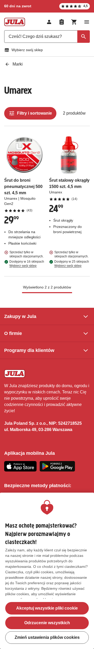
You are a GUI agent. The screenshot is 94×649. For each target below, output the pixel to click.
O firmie (13, 333)
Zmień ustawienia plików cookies (47, 637)
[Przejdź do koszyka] (74, 22)
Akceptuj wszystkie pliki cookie (47, 608)
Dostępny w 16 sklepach (26, 264)
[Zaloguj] (49, 22)
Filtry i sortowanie (34, 113)
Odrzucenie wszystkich (47, 623)
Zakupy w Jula (20, 316)
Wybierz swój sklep (27, 50)
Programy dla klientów (29, 350)
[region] (47, 571)
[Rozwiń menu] (86, 22)
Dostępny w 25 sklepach (71, 264)
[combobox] (47, 36)
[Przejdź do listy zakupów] (61, 22)
